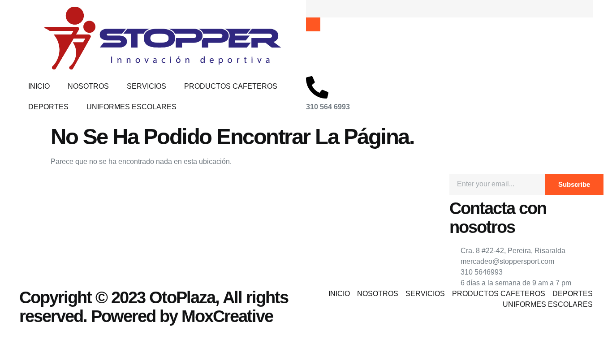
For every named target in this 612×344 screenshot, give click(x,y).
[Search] (313, 24)
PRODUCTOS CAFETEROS (230, 86)
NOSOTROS (88, 86)
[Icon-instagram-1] (54, 185)
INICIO (39, 86)
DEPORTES (48, 107)
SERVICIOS (146, 86)
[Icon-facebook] (30, 185)
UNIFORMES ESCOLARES (131, 107)
